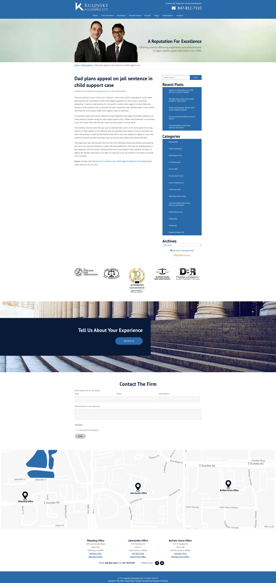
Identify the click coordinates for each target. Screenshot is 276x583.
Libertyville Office (138, 557)
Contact (179, 15)
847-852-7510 (190, 8)
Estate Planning (174, 183)
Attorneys (121, 15)
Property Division (175, 232)
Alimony (171, 142)
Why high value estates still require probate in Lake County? (181, 100)
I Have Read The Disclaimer (88, 430)
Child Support (120, 91)
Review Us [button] (129, 341)
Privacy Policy (129, 581)
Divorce (171, 169)
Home (95, 15)
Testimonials (167, 15)
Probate (172, 225)
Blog (156, 15)
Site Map (120, 581)
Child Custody (174, 148)
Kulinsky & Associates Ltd (133, 578)
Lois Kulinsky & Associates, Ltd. (94, 91)
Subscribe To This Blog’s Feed (183, 250)
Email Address (164, 394)
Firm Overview (107, 15)
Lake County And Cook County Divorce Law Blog (179, 204)
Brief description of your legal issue (87, 406)
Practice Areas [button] (134, 15)
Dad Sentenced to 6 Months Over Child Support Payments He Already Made (120, 161)
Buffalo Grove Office (180, 557)
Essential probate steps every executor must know (179, 126)
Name (77, 394)
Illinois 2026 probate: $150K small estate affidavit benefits (181, 109)
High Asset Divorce (175, 196)
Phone (119, 394)
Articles (147, 15)
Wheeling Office (96, 557)
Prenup (171, 219)
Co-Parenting (173, 162)
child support (128, 116)
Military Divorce (174, 212)
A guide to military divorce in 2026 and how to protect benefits (181, 91)
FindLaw (165, 581)
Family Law (173, 189)
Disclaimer (78, 425)
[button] (274, 567)
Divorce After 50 (175, 176)
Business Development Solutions (147, 581)
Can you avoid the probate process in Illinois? (182, 118)
